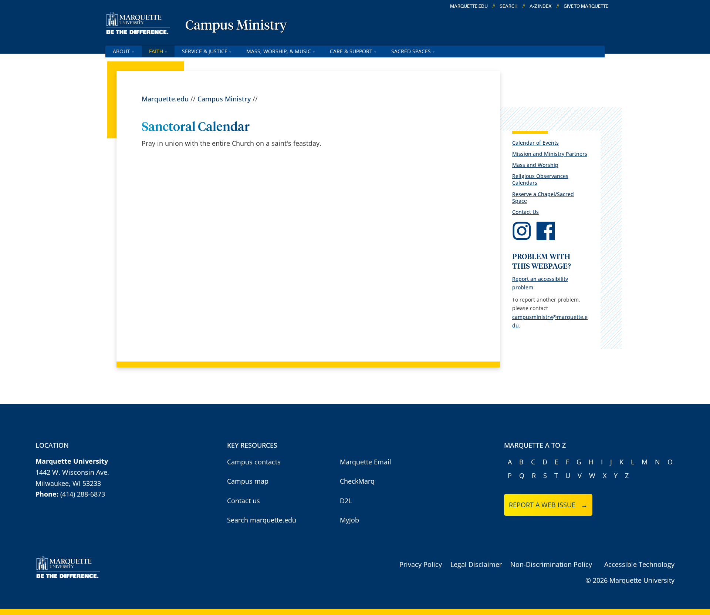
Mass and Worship (535, 164)
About (121, 51)
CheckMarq (357, 481)
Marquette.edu (165, 98)
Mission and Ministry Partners (549, 153)
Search (509, 6)
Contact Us (525, 211)
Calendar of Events (535, 142)
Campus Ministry (236, 26)
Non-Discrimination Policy (551, 564)
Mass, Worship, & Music (278, 51)
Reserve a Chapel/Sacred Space (543, 197)
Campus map (247, 481)
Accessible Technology (639, 564)
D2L (346, 500)
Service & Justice (204, 51)
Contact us (243, 500)
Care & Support (351, 51)
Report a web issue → (548, 504)
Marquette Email (365, 461)
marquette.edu (469, 6)
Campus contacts (254, 461)
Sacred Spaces (411, 51)
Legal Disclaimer (476, 564)
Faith (156, 51)
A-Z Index (541, 6)
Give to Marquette (586, 6)
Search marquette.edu (261, 519)
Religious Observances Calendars (540, 179)
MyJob (349, 519)
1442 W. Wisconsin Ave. (72, 472)
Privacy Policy (420, 564)
